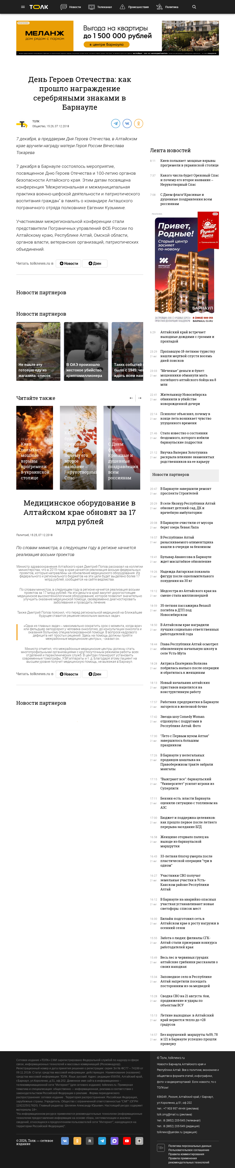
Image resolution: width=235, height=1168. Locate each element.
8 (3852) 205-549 (174, 1126)
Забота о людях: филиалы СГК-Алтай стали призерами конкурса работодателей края (188, 942)
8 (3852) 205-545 (174, 1120)
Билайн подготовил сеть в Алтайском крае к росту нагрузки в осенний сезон (189, 923)
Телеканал (104, 7)
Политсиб (22, 535)
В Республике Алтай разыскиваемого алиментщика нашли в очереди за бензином (186, 542)
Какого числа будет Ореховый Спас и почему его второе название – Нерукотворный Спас (81, 455)
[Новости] (68, 263)
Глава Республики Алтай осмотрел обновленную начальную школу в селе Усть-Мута (189, 648)
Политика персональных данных (189, 1146)
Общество (38, 126)
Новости (75, 7)
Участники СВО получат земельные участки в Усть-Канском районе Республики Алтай (184, 882)
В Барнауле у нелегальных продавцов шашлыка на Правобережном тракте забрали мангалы (186, 762)
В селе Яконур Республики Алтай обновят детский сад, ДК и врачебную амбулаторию (187, 508)
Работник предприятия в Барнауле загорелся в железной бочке (189, 704)
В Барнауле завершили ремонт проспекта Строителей (185, 490)
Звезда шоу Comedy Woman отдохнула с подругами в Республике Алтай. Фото (182, 721)
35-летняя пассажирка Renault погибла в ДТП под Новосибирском (185, 610)
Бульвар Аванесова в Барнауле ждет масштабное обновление (186, 559)
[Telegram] (115, 123)
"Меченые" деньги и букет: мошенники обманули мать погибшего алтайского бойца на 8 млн (188, 377)
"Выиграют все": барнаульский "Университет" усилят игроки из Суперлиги (187, 783)
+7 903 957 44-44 (174, 1108)
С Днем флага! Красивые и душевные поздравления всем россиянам (123, 460)
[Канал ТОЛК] (94, 263)
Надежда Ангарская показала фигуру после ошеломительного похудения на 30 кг (187, 576)
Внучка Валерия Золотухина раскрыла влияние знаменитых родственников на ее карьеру (187, 457)
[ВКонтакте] (127, 123)
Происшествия (138, 7)
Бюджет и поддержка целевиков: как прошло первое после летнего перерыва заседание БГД (188, 822)
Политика (171, 7)
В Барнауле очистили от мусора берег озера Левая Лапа (186, 524)
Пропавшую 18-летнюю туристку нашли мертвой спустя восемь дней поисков (187, 356)
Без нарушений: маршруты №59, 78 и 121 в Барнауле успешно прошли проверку (189, 1039)
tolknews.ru (176, 1058)
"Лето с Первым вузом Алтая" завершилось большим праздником (184, 740)
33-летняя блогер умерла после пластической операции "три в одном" (186, 861)
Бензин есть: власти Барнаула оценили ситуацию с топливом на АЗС (189, 803)
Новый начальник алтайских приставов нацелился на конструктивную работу (185, 687)
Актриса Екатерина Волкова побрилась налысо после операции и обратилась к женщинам (189, 668)
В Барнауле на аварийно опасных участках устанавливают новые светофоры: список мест (188, 904)
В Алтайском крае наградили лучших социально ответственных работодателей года (189, 629)
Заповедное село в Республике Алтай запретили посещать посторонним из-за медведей (186, 981)
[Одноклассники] (138, 123)
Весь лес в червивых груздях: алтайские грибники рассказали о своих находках (189, 962)
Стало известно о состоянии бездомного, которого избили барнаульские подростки (184, 437)
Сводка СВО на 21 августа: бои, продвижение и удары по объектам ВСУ (185, 1000)
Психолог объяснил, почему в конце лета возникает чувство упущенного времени (185, 418)
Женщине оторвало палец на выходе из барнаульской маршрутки (184, 841)
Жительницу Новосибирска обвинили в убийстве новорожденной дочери (183, 399)
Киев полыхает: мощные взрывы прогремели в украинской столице (35, 460)
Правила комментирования (186, 1154)
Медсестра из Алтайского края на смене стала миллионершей (188, 593)
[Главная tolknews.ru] (39, 7)
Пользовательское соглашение (188, 1150)
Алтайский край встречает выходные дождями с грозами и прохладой (187, 336)
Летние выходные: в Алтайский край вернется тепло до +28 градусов (187, 1020)
